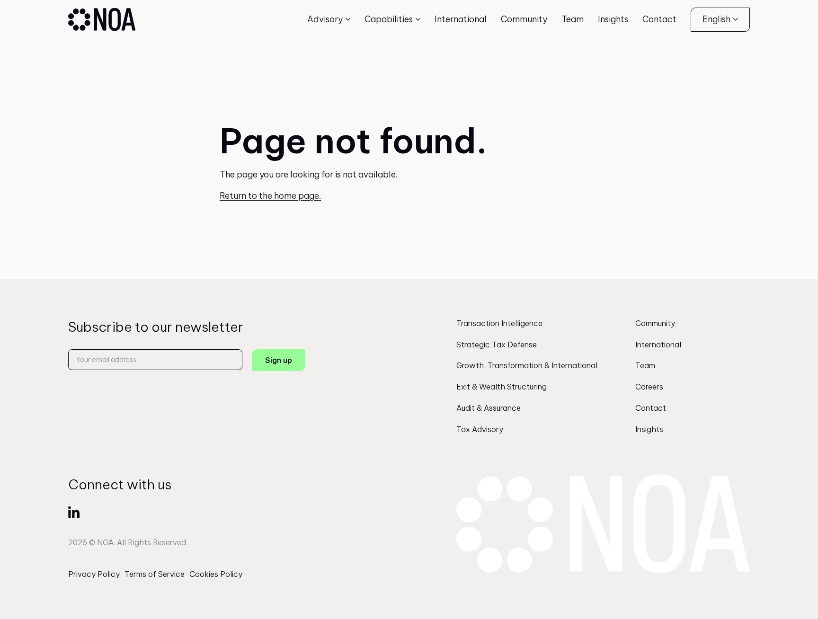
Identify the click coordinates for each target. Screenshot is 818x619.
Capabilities (389, 19)
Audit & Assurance (488, 408)
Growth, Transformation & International (526, 365)
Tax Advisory (479, 429)
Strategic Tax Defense (496, 344)
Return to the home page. (270, 195)
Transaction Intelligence (499, 323)
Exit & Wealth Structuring (501, 386)
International (461, 19)
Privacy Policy (94, 574)
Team (572, 19)
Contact (659, 19)
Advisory (325, 19)
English (716, 19)
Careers (649, 386)
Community (524, 19)
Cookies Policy (215, 574)
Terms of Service (154, 574)
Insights (613, 19)
